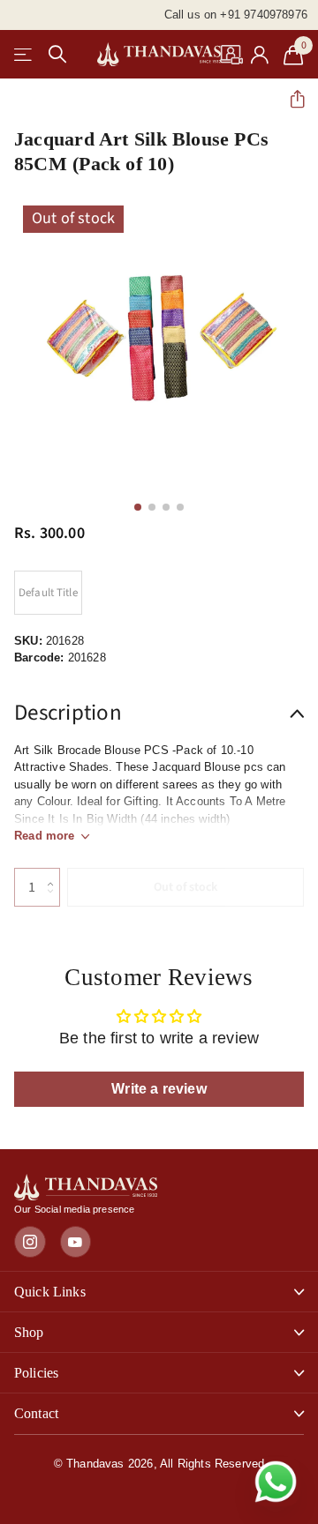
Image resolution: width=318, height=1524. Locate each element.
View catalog (24, 54)
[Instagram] (30, 1242)
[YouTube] (76, 1242)
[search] (57, 54)
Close (159, 1291)
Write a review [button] (159, 1088)
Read (44, 835)
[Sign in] (260, 55)
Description (68, 712)
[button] (290, 99)
